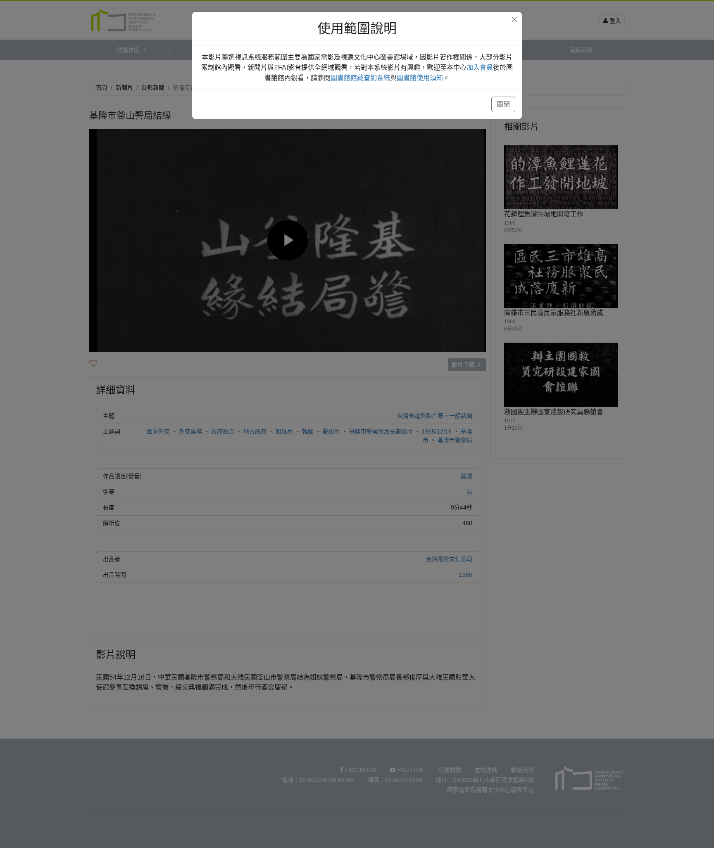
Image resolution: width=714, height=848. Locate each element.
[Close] (514, 19)
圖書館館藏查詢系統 (360, 77)
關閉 (503, 104)
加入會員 (479, 67)
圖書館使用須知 (420, 77)
